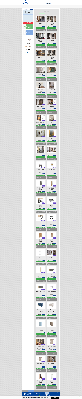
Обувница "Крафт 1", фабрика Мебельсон (52, 205)
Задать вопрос (48, 3)
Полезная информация (51, 390)
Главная (35, 9)
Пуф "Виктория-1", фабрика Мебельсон (52, 291)
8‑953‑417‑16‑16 (39, 60)
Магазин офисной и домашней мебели (25, 3)
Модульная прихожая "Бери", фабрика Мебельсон (52, 257)
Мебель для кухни (48, 6)
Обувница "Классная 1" (52, 89)
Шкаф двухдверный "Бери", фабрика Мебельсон (40, 188)
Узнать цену (43, 26)
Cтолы (59, 5)
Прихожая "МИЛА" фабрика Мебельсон (40, 346)
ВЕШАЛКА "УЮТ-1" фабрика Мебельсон (52, 346)
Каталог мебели (30, 390)
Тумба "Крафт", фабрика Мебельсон (40, 222)
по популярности (36, 13)
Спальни (51, 5)
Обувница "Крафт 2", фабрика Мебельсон (40, 205)
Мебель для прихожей (27, 14)
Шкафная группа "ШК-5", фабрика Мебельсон (51, 107)
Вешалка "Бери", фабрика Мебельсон (40, 274)
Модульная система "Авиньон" (40, 122)
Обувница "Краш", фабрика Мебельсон (40, 257)
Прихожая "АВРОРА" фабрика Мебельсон (52, 363)
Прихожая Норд (40, 74)
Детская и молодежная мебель (26, 5)
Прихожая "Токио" (51, 122)
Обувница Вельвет (40, 89)
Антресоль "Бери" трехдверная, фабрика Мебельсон (51, 274)
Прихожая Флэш (51, 74)
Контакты (57, 390)
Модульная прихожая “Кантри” (40, 106)
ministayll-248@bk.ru (48, 395)
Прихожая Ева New (51, 40)
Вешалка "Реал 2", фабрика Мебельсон (52, 240)
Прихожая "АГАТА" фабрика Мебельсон (52, 381)
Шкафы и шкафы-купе (36, 5)
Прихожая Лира (52, 57)
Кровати (55, 5)
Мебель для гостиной (27, 13)
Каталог (37, 9)
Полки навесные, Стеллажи (40, 6)
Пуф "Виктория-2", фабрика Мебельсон (40, 169)
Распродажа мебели (28, 22)
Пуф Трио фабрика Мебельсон (52, 309)
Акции (36, 390)
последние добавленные (41, 13)
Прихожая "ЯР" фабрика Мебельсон (40, 381)
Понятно (55, 397)
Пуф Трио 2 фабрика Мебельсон (40, 309)
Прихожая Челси (40, 23)
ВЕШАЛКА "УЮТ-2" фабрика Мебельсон (40, 363)
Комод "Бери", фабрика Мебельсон (52, 169)
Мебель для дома (27, 9)
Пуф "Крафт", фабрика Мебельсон (52, 222)
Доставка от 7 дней (44, 30)
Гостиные (42, 5)
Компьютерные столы (32, 6)
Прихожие (46, 5)
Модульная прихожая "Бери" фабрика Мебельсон (52, 138)
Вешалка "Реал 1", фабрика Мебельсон (40, 240)
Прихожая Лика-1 (40, 40)
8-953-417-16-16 (58, 1)
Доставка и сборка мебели (42, 390)
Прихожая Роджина (40, 57)
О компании (25, 390)
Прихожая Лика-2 (51, 23)
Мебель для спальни (27, 15)
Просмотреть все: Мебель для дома (41, 77)
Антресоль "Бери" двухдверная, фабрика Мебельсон (40, 291)
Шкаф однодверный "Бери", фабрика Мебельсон (52, 188)
